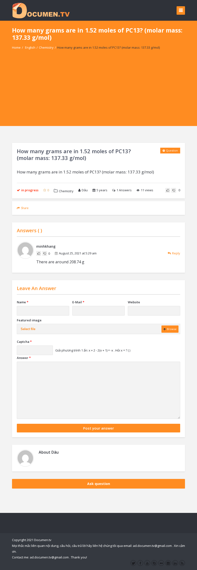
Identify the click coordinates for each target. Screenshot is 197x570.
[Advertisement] (98, 92)
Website (134, 302)
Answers (124, 190)
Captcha (24, 341)
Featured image (29, 320)
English (30, 47)
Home (16, 47)
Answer (24, 358)
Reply (176, 253)
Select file (28, 329)
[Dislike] (173, 190)
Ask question (98, 483)
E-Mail (78, 302)
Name (22, 302)
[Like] (167, 190)
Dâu (85, 190)
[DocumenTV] (41, 10)
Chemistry (46, 47)
